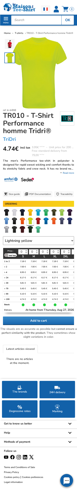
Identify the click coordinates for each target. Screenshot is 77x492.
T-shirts (19, 33)
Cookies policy (12, 477)
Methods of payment (17, 442)
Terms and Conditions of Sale (19, 467)
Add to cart (38, 320)
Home (7, 33)
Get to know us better (18, 423)
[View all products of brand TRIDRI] (67, 118)
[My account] (56, 9)
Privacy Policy (11, 472)
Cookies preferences (32, 477)
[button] (66, 480)
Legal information (13, 482)
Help (7, 433)
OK (67, 20)
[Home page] (19, 7)
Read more (68, 172)
